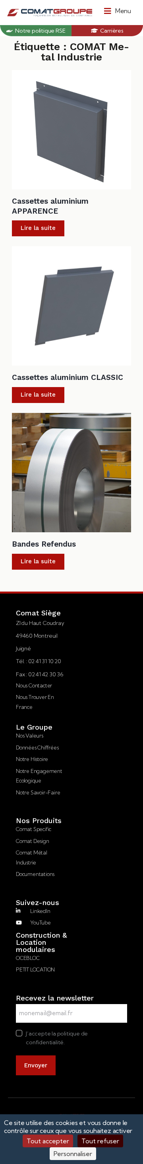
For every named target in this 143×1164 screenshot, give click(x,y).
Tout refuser (100, 1141)
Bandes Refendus (44, 544)
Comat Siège (38, 613)
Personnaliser (73, 1154)
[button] (117, 11)
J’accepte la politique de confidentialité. (57, 1038)
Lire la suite (38, 228)
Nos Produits (39, 820)
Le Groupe (34, 727)
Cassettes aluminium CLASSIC (67, 377)
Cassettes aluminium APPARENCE (50, 206)
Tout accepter (48, 1141)
